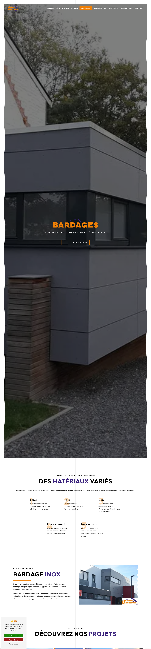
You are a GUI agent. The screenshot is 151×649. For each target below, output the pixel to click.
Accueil (50, 8)
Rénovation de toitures (67, 8)
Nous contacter (80, 242)
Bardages (85, 8)
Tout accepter (14, 636)
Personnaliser (13, 644)
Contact (139, 8)
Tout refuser (13, 640)
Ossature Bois (99, 8)
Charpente (113, 8)
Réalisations (126, 8)
